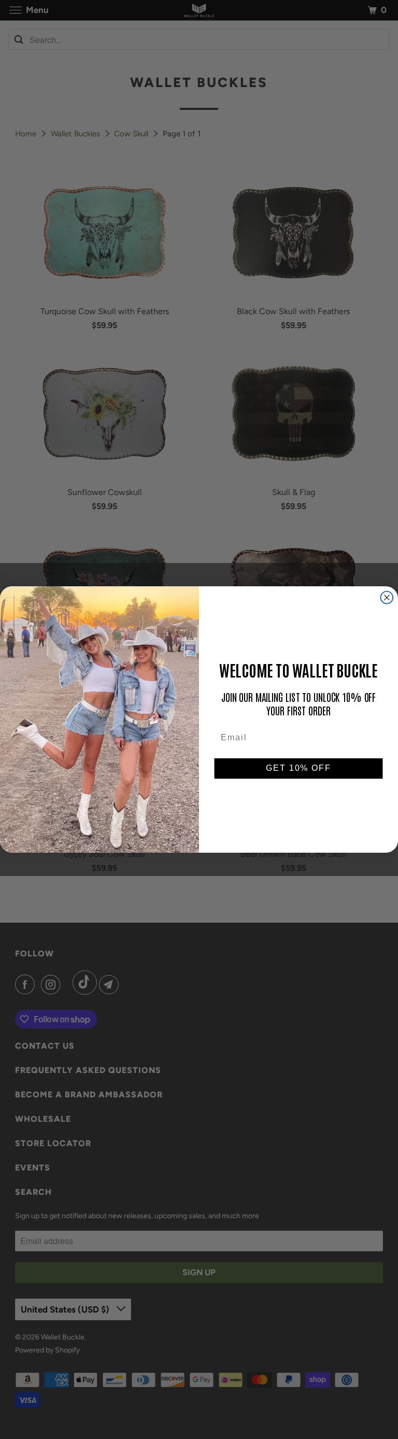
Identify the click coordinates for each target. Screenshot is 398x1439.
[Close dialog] (387, 597)
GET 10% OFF (298, 768)
